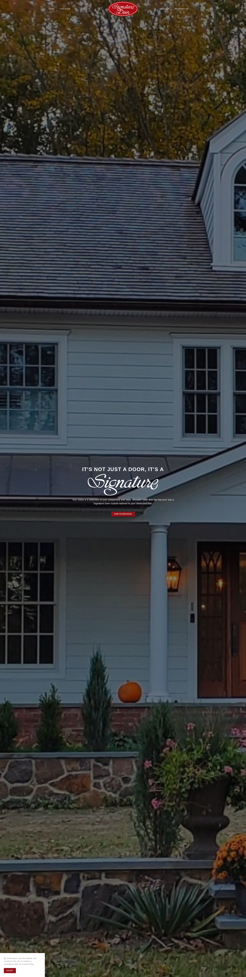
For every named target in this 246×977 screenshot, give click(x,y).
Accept (9, 970)
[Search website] (196, 9)
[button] (123, 514)
